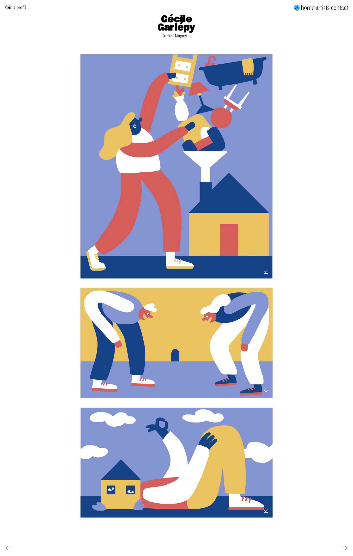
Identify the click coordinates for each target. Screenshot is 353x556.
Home (307, 8)
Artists (322, 8)
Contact (339, 8)
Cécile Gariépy (176, 23)
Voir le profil (15, 8)
